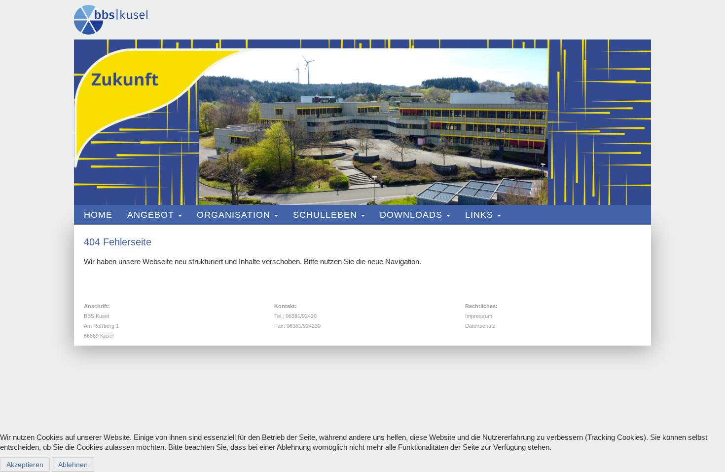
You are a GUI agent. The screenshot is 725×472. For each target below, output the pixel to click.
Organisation (233, 215)
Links (479, 215)
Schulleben (325, 215)
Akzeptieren (24, 465)
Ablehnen (73, 465)
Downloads (411, 215)
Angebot (150, 215)
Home (98, 215)
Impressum (478, 316)
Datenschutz (480, 326)
